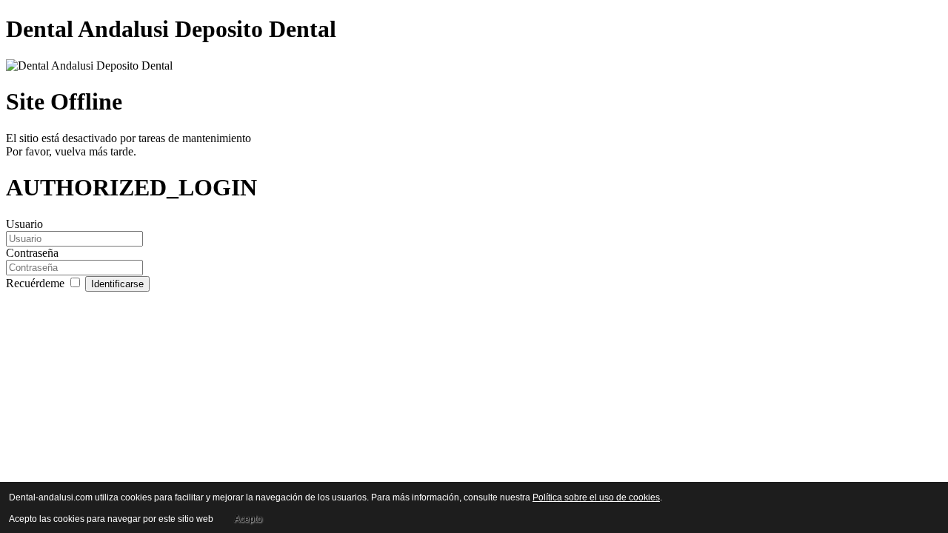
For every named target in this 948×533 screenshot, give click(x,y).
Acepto (248, 519)
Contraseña (32, 253)
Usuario (24, 224)
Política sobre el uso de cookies (596, 497)
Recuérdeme (36, 283)
